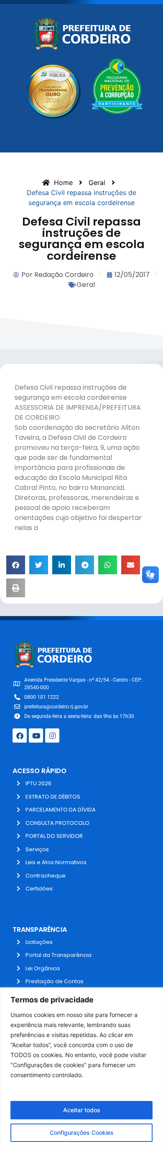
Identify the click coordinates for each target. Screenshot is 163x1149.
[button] (15, 564)
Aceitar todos (81, 1109)
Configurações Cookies (82, 1132)
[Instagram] (52, 735)
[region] (81, 1068)
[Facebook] (20, 735)
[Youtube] (36, 735)
